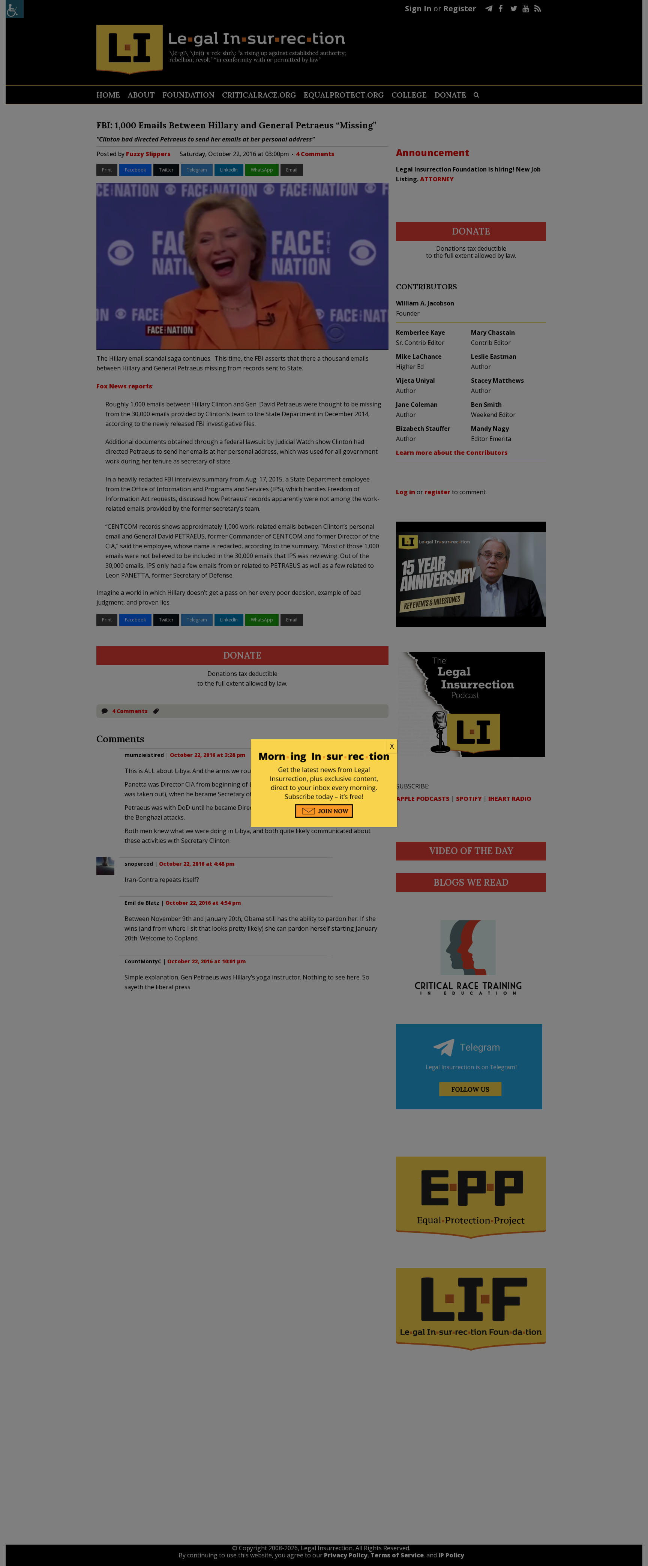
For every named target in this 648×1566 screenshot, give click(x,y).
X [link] (392, 746)
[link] (324, 746)
